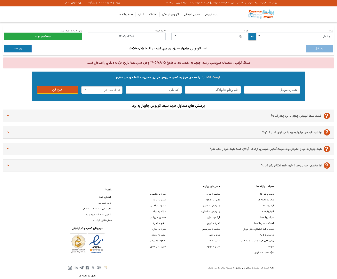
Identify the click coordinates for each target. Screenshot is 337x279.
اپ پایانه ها (268, 206)
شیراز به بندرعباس (157, 194)
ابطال (141, 14)
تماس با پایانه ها (266, 200)
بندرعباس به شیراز (211, 206)
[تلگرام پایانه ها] (81, 268)
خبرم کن (57, 89)
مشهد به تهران (213, 194)
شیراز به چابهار (213, 247)
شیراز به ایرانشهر (158, 247)
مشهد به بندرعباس (211, 229)
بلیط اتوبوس (211, 14)
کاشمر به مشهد (159, 235)
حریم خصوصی (105, 203)
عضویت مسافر (105, 3)
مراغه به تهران (159, 212)
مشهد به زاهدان (158, 206)
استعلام (153, 14)
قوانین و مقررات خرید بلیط (99, 215)
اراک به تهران (213, 217)
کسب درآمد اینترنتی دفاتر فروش (258, 229)
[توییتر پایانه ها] (93, 268)
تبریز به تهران (214, 235)
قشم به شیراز (159, 223)
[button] (294, 36)
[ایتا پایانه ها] (105, 268)
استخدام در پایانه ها (264, 223)
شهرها (271, 247)
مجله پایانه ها (126, 14)
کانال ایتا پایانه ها (87, 276)
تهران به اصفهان (212, 200)
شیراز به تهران (213, 223)
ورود (118, 3)
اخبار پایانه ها (267, 212)
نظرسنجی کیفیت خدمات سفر (97, 209)
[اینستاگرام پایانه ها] (70, 268)
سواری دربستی (192, 14)
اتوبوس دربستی (170, 14)
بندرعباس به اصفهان (210, 212)
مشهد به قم (214, 241)
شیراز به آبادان (159, 229)
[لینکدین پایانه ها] (76, 268)
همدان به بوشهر (158, 217)
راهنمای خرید (105, 197)
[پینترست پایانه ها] (99, 268)
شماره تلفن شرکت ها (102, 221)
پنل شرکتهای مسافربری (72, 3)
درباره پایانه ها (267, 194)
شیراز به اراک (159, 200)
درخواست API (267, 235)
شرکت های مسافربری (264, 253)
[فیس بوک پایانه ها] (87, 268)
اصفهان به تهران (158, 241)
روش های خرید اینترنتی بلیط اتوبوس (256, 241)
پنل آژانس (90, 3)
